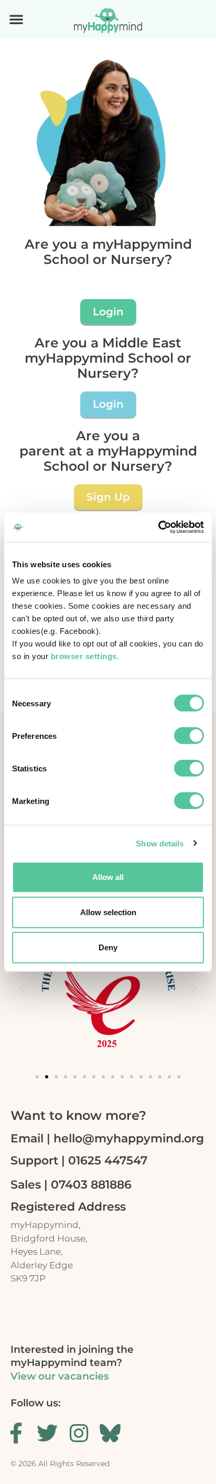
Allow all (108, 877)
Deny (108, 947)
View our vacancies (59, 1376)
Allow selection (108, 912)
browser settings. (86, 656)
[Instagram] (78, 1433)
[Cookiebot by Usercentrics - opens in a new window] (158, 527)
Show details (159, 843)
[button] (16, 19)
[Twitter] (47, 1433)
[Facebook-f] (15, 1433)
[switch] (189, 735)
